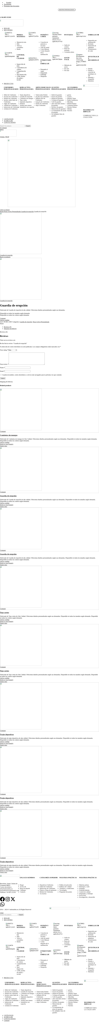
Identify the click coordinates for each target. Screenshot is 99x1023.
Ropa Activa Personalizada (12, 211)
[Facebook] (2, 899)
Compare (6, 1020)
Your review (4, 364)
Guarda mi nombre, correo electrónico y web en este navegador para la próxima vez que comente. (32, 375)
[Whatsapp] (2, 904)
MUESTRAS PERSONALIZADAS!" (66, 9)
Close (1, 913)
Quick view (3, 446)
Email (2, 371)
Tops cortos (4, 613)
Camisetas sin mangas (8, 435)
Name (2, 367)
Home (2, 211)
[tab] (51, 327)
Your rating (4, 350)
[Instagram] (7, 899)
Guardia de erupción (27, 211)
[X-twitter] (12, 899)
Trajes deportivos (7, 734)
